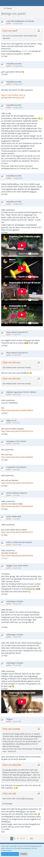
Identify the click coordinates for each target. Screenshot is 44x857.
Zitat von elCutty (11, 362)
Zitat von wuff (9, 30)
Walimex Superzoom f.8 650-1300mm (21, 392)
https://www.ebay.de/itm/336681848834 (17, 410)
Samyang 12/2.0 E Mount (16, 441)
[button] (3, 3)
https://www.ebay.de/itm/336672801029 (17, 483)
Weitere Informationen (10, 854)
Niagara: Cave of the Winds (17, 565)
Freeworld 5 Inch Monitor (16, 467)
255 (31, 838)
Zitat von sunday (11, 728)
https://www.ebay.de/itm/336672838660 (17, 457)
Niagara (9, 719)
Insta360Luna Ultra (13, 63)
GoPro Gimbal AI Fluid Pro (16, 493)
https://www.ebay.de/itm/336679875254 (17, 431)
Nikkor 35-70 (11, 420)
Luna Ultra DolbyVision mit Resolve (20, 21)
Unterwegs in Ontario (14, 601)
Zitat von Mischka (11, 764)
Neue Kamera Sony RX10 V (17, 332)
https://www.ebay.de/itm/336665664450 (17, 506)
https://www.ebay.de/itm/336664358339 (17, 555)
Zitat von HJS (9, 793)
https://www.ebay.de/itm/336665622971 (17, 532)
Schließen (23, 854)
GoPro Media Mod (13, 516)
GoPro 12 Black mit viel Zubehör (19, 542)
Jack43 (8, 23)
